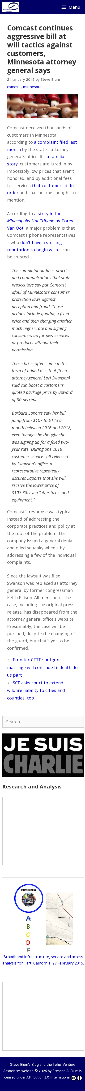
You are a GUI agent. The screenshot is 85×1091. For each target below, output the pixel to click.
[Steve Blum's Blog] (10, 7)
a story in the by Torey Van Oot (40, 221)
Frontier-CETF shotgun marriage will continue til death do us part (42, 667)
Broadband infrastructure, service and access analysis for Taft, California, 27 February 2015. (43, 959)
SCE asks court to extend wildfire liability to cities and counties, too (36, 690)
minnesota (32, 86)
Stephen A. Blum (65, 1071)
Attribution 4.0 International (48, 1077)
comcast (14, 86)
